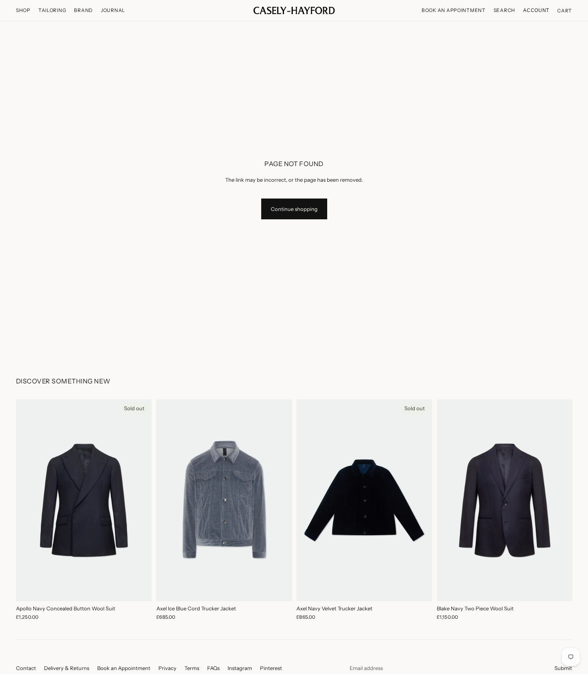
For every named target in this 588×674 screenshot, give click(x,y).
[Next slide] (140, 500)
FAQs (213, 668)
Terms (191, 668)
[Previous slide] (28, 500)
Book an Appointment (123, 668)
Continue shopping (294, 209)
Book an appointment (454, 10)
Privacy (167, 668)
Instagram (240, 668)
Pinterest (271, 668)
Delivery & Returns (66, 668)
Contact (26, 668)
